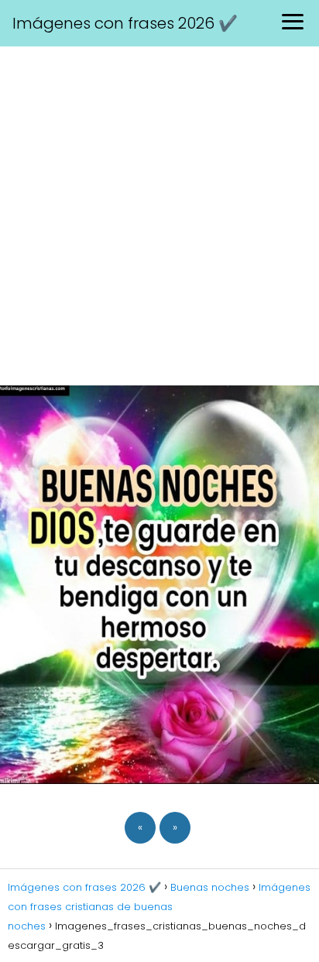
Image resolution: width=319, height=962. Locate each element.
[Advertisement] (159, 213)
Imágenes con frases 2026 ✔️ (125, 23)
